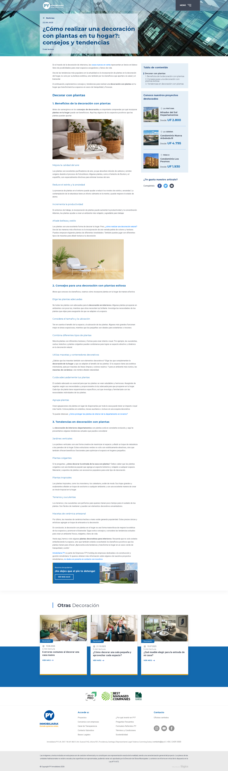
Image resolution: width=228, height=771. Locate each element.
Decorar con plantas (155, 73)
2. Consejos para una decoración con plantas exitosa (162, 80)
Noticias (50, 18)
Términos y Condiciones (126, 730)
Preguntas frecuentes (125, 722)
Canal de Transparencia (87, 726)
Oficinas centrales (161, 717)
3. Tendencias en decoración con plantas (164, 84)
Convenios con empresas (88, 722)
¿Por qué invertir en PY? (126, 717)
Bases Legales (84, 735)
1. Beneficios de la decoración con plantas (164, 76)
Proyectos (82, 717)
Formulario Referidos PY (126, 726)
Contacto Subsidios (86, 730)
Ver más (46, 660)
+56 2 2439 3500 (174, 742)
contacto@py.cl (159, 742)
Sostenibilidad (122, 735)
